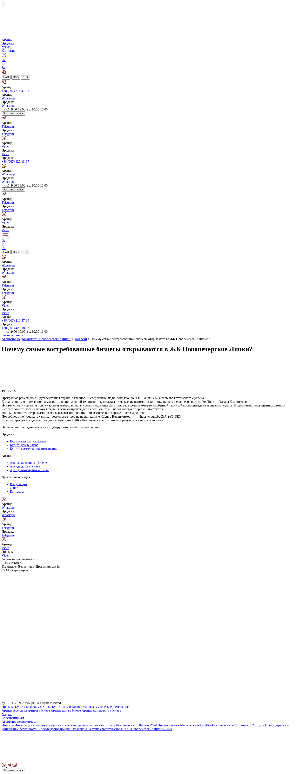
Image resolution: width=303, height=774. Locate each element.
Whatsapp (8, 98)
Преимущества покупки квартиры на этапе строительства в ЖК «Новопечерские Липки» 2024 (105, 729)
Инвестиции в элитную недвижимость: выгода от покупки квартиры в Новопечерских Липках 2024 (86, 725)
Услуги (7, 47)
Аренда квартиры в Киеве (28, 462)
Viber (5, 146)
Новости (8, 725)
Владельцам (18, 484)
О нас (14, 488)
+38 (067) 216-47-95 (15, 91)
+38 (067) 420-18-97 (15, 161)
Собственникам (13, 718)
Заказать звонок (13, 113)
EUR (25, 77)
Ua (4, 60)
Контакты (8, 50)
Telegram (8, 126)
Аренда (7, 39)
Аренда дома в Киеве (25, 466)
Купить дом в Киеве (24, 445)
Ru (4, 67)
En (3, 64)
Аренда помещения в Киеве (29, 470)
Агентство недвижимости (20, 721)
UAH (6, 77)
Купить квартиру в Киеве (28, 441)
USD (16, 77)
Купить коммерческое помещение (33, 448)
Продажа (8, 43)
